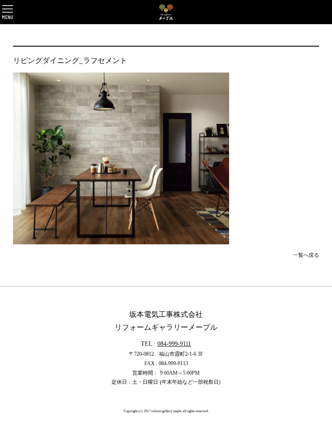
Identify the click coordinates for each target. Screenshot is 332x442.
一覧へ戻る (306, 255)
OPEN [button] (7, 12)
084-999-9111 (174, 343)
